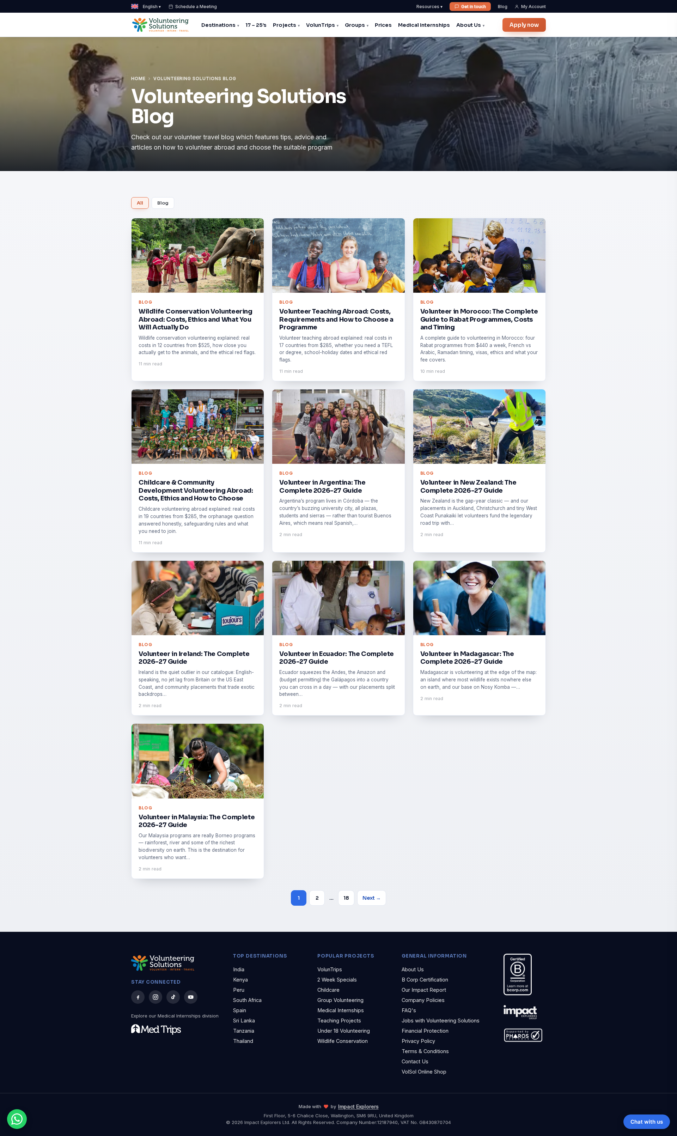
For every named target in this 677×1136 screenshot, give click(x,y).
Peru (238, 990)
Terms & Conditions (425, 1051)
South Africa (247, 1000)
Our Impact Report (424, 990)
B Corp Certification (425, 980)
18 (346, 898)
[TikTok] (173, 997)
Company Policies (423, 1000)
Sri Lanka (244, 1020)
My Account (533, 6)
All (140, 203)
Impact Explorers (358, 1107)
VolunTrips (320, 25)
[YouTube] (190, 997)
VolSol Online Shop (424, 1072)
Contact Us (415, 1061)
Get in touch (473, 6)
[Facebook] (138, 997)
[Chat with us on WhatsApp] (17, 1119)
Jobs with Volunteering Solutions (441, 1020)
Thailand (243, 1041)
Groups (355, 25)
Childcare (328, 990)
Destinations (218, 25)
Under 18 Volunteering (343, 1031)
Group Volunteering (340, 1000)
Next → (371, 898)
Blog (502, 6)
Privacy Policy (418, 1041)
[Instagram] (155, 997)
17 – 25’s (256, 25)
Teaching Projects (339, 1020)
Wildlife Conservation (342, 1041)
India (238, 969)
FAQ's (409, 1010)
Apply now (524, 25)
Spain (239, 1010)
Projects (284, 25)
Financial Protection (425, 1031)
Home (138, 78)
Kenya (240, 980)
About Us (468, 25)
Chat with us (646, 1121)
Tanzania (243, 1031)
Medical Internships (424, 25)
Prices (383, 25)
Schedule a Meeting (196, 6)
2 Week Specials (337, 980)
